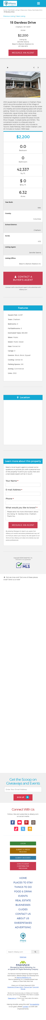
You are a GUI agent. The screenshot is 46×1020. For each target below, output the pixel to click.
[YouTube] (19, 822)
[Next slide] (38, 67)
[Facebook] (13, 822)
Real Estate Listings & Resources (17, 10)
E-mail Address (13, 489)
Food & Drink (23, 891)
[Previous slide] (34, 67)
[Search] (35, 952)
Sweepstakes (23, 922)
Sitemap (23, 957)
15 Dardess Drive (9, 12)
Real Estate (23, 900)
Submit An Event (23, 858)
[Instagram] (33, 822)
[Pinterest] (26, 822)
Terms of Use (28, 987)
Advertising (23, 927)
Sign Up (21, 797)
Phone (9, 498)
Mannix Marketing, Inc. (24, 977)
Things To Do (23, 887)
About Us (23, 918)
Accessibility (34, 1004)
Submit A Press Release (23, 851)
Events (23, 896)
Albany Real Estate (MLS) (35, 10)
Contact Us (23, 913)
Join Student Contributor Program (23, 866)
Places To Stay (23, 882)
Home (5, 10)
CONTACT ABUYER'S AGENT (23, 278)
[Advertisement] (23, 679)
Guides (23, 909)
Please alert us (12, 998)
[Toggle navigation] (38, 3)
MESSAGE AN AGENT (23, 53)
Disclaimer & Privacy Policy (15, 987)
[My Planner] (30, 829)
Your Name (11, 481)
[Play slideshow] (8, 67)
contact (25, 1006)
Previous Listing (9, 16)
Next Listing (20, 16)
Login (23, 843)
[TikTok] (16, 829)
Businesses (23, 905)
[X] (23, 829)
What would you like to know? (21, 507)
